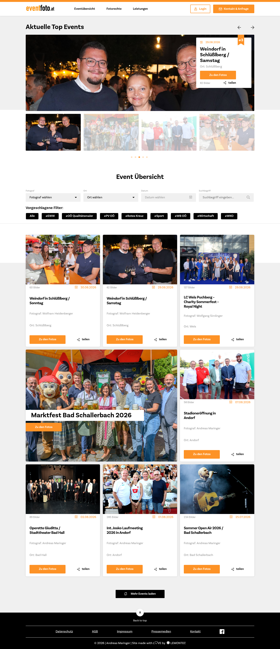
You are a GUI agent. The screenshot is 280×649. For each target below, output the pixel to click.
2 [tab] (136, 158)
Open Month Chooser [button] (168, 197)
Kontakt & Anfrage (236, 9)
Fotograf (30, 190)
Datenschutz (64, 631)
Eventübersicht (84, 9)
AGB (95, 631)
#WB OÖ (180, 216)
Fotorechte (114, 9)
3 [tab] (140, 158)
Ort (85, 190)
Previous (239, 28)
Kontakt (195, 631)
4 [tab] (144, 158)
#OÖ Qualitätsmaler (79, 216)
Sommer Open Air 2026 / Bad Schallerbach (203, 530)
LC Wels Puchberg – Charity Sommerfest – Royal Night (201, 302)
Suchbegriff (205, 190)
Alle (32, 216)
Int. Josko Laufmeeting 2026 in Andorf (125, 530)
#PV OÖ (109, 216)
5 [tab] (148, 158)
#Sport (159, 216)
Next (252, 28)
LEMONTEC (178, 643)
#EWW (50, 216)
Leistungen (140, 9)
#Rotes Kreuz (134, 216)
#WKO (229, 216)
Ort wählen (94, 197)
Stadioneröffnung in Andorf (200, 415)
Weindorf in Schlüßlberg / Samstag (127, 301)
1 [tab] (132, 158)
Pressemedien (161, 631)
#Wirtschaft (205, 216)
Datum (144, 190)
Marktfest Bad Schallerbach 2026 (220, 52)
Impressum (124, 631)
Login (202, 9)
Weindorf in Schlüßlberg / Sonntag (50, 301)
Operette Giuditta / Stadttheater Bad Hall (47, 530)
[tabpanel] (53, 132)
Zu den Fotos (218, 69)
